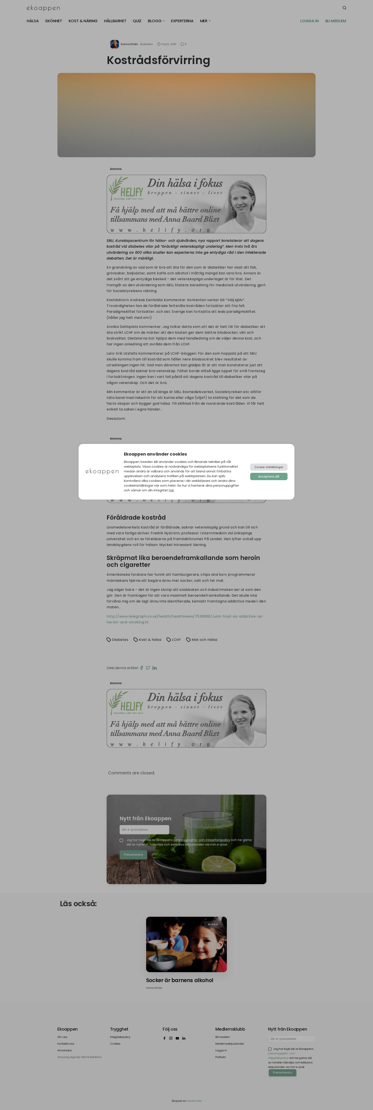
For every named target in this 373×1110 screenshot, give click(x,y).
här (171, 490)
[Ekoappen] (102, 471)
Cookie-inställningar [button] (268, 467)
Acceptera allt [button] (269, 476)
